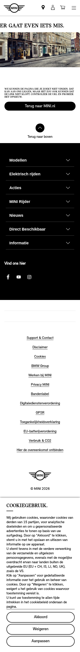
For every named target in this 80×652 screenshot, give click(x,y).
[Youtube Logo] (18, 277)
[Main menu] (74, 8)
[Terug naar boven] (40, 128)
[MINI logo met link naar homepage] (40, 475)
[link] (43, 8)
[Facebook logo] (8, 277)
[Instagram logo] (29, 277)
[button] (53, 8)
